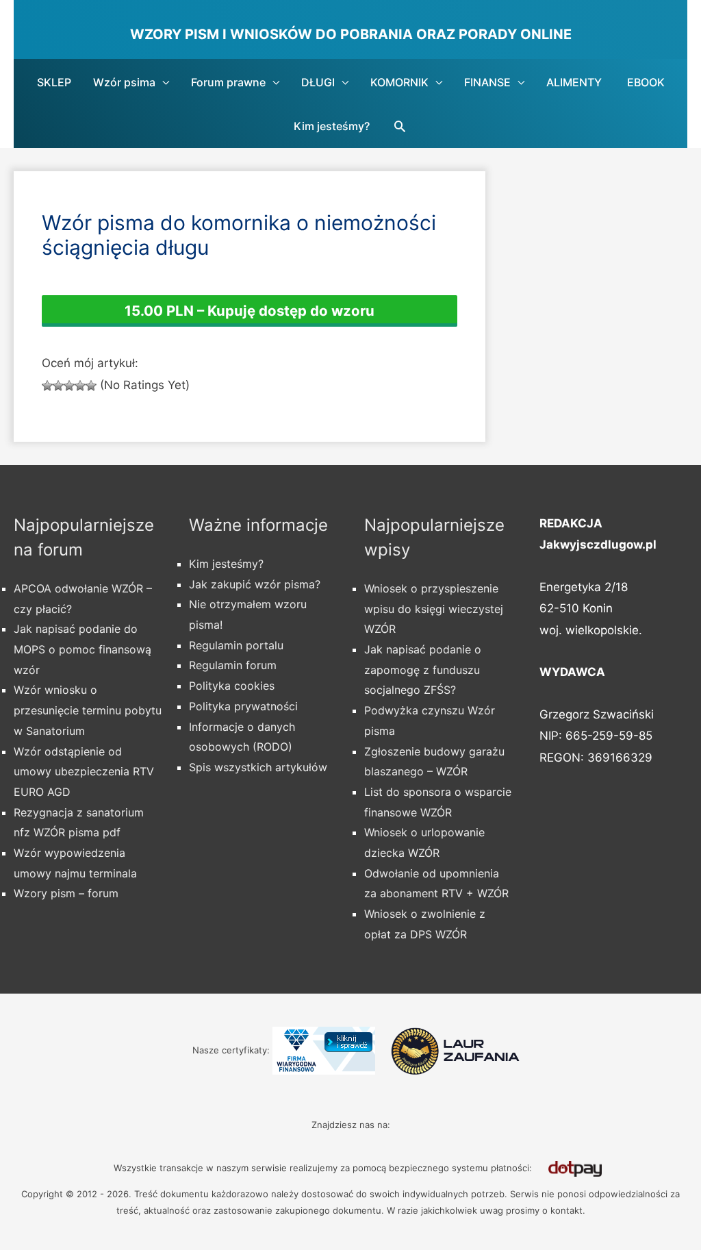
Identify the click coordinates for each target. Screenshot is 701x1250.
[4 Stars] (80, 385)
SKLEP (54, 82)
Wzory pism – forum (66, 893)
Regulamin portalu (236, 645)
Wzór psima (124, 82)
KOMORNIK (399, 82)
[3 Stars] (69, 385)
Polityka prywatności (243, 706)
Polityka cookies (232, 685)
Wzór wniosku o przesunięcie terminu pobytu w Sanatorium (88, 710)
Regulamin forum (233, 665)
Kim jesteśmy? (332, 126)
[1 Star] (47, 385)
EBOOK (646, 82)
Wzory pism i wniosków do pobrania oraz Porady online (351, 34)
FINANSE (487, 82)
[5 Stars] (91, 385)
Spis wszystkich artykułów (258, 767)
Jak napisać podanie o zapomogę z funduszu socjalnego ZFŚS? (422, 669)
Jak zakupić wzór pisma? (254, 584)
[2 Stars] (58, 385)
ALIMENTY (574, 82)
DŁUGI (318, 82)
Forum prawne (228, 82)
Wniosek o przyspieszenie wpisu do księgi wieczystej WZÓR (433, 609)
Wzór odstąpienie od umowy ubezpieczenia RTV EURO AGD (84, 772)
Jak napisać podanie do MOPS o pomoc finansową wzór (82, 649)
